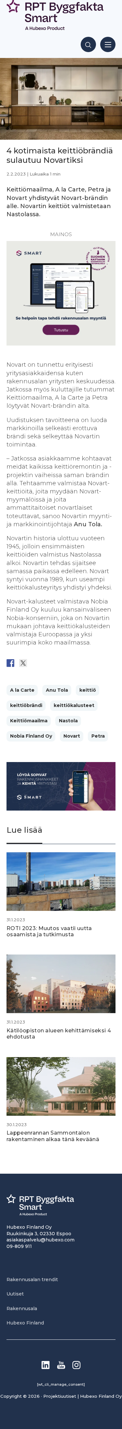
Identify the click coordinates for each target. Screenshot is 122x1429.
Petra (98, 736)
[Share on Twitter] (23, 663)
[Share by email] (74, 663)
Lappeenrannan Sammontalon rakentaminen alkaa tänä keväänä (53, 1136)
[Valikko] (107, 44)
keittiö (87, 690)
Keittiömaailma (28, 721)
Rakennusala (22, 1308)
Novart (71, 736)
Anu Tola (57, 690)
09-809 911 (19, 1246)
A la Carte (22, 690)
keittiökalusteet (74, 705)
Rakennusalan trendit (32, 1279)
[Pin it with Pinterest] (48, 663)
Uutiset (15, 1294)
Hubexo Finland (25, 1323)
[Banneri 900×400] (61, 809)
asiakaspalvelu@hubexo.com (41, 1240)
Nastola (68, 721)
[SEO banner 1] (61, 343)
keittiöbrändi (26, 705)
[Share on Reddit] (36, 663)
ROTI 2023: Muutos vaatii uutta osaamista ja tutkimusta (49, 931)
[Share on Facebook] (10, 663)
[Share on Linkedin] (61, 663)
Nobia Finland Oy (31, 736)
